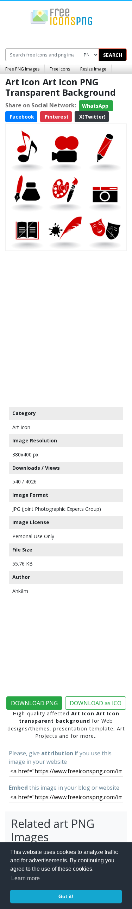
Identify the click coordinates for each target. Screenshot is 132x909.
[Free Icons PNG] (62, 16)
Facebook (21, 116)
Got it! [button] (66, 896)
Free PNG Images (22, 69)
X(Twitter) (92, 116)
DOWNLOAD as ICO (95, 703)
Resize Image (93, 69)
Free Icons (60, 69)
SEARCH (112, 55)
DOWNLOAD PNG (34, 703)
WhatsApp (96, 105)
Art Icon (21, 427)
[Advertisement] (66, 327)
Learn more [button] (25, 878)
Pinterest (56, 116)
